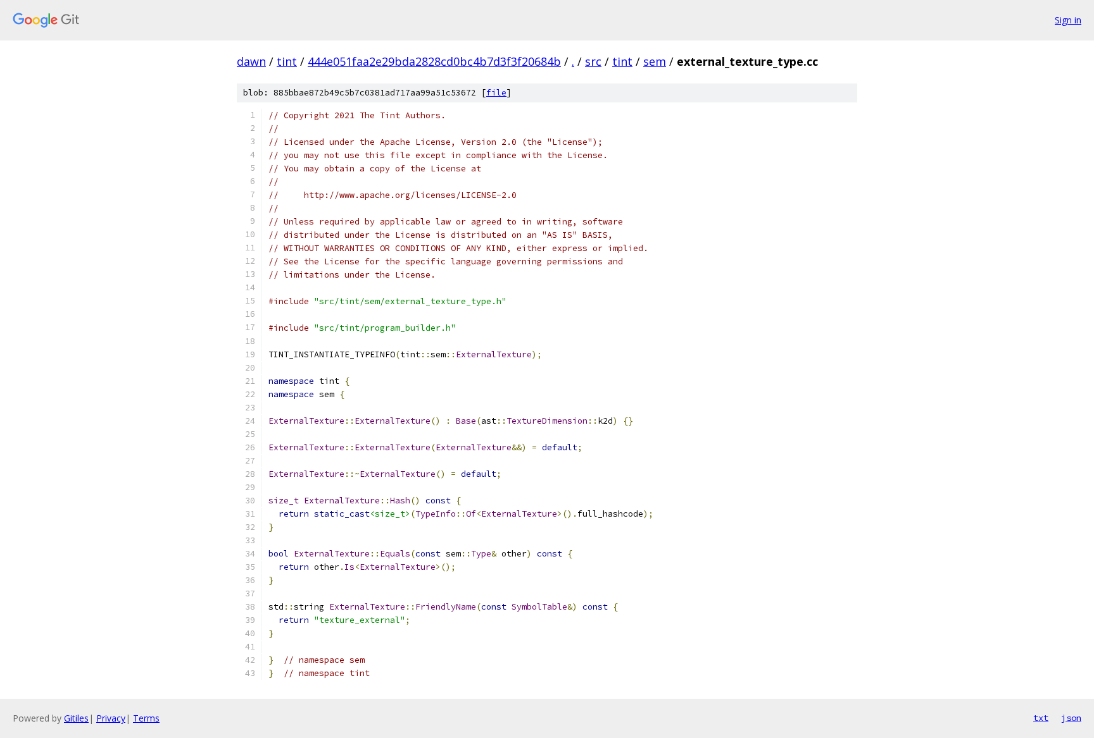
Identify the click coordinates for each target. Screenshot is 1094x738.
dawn (251, 61)
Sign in (1068, 20)
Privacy (110, 718)
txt (1040, 717)
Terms (146, 718)
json (1071, 717)
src (593, 61)
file (496, 92)
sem (654, 61)
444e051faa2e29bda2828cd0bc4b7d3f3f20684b (434, 61)
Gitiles (76, 718)
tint (287, 61)
